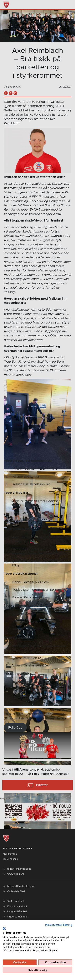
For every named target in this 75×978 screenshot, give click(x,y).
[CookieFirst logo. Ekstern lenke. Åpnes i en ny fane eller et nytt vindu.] (4, 928)
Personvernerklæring (58, 925)
